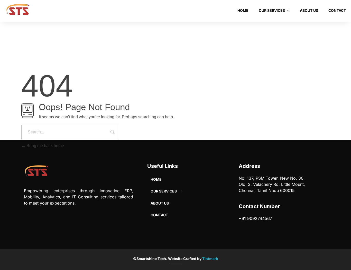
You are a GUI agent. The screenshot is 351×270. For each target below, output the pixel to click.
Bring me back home (44, 145)
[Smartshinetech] (18, 10)
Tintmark (210, 258)
